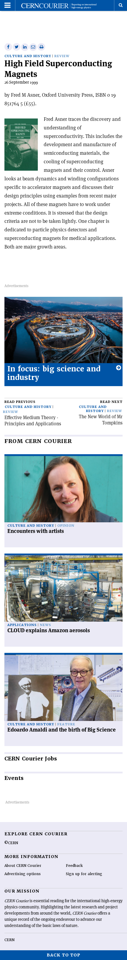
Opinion (65, 525)
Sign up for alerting (84, 874)
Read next (111, 402)
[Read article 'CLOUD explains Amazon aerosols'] (63, 588)
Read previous (19, 402)
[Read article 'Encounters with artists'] (63, 489)
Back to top (63, 955)
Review (61, 56)
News (45, 625)
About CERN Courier (22, 865)
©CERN (11, 843)
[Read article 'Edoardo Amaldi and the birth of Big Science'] (63, 688)
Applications (22, 625)
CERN (9, 940)
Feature (66, 724)
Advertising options (22, 874)
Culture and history (27, 56)
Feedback (74, 865)
